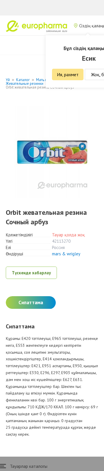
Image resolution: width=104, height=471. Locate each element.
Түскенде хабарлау (31, 272)
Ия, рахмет (68, 74)
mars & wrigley (66, 253)
